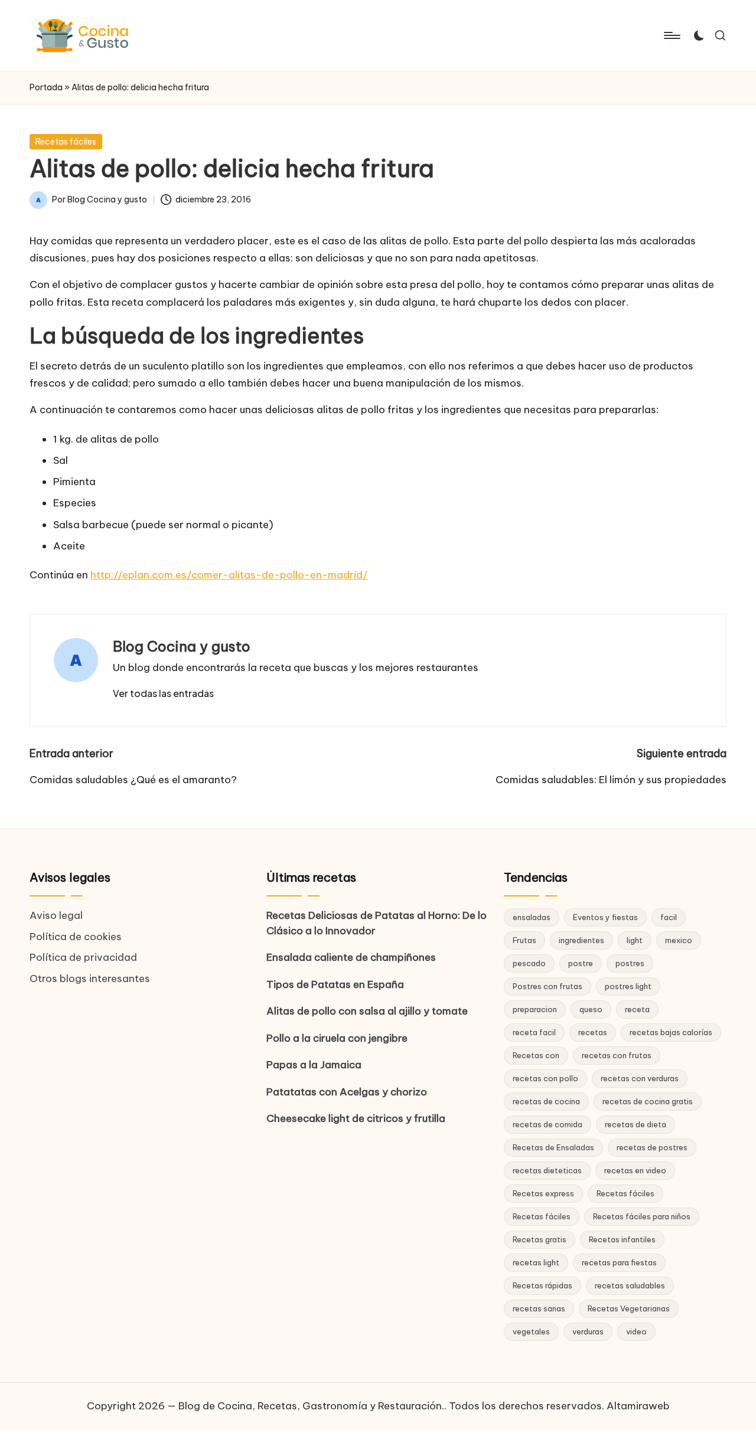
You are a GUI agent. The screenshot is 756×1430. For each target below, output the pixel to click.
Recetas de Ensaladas (553, 1147)
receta (637, 1009)
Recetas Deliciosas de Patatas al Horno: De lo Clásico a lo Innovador (376, 923)
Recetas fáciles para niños (641, 1216)
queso (590, 1009)
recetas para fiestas (619, 1262)
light (635, 940)
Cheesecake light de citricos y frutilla (355, 1118)
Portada (46, 87)
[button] (163, 693)
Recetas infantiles (622, 1239)
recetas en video (635, 1170)
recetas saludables (630, 1285)
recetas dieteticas (547, 1170)
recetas (592, 1032)
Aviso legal (56, 915)
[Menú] (671, 35)
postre (580, 963)
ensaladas (531, 917)
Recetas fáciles (65, 141)
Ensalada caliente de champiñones (351, 957)
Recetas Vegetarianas (629, 1308)
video (636, 1331)
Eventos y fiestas (605, 917)
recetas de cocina (546, 1101)
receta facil (534, 1032)
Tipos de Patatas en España (335, 984)
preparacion (535, 1009)
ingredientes (581, 940)
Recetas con (536, 1055)
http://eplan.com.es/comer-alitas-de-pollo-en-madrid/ (229, 574)
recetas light (536, 1262)
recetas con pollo (545, 1078)
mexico (678, 940)
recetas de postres (652, 1147)
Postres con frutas (547, 986)
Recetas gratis (539, 1239)
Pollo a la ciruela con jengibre (337, 1038)
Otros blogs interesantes (90, 978)
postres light (628, 986)
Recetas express (543, 1193)
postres (629, 963)
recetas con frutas (616, 1055)
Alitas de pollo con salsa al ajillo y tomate (367, 1010)
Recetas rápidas (542, 1285)
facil (668, 917)
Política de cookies (76, 936)
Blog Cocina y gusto (181, 646)
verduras (588, 1331)
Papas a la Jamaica (313, 1064)
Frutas (524, 940)
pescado (529, 963)
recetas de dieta (635, 1124)
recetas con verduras (640, 1078)
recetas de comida (547, 1124)
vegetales (531, 1331)
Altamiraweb (638, 1405)
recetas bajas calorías (671, 1032)
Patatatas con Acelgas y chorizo (346, 1091)
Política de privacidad (83, 957)
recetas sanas (539, 1308)
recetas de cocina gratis (647, 1101)
